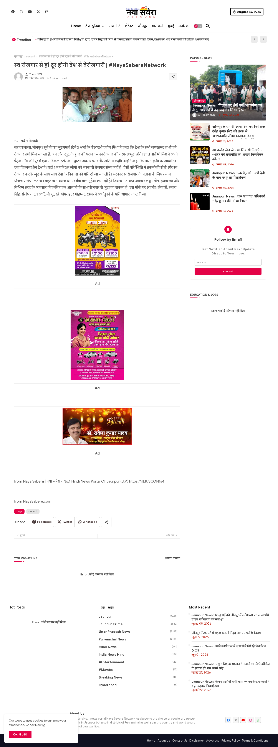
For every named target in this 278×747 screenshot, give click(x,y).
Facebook (44, 522)
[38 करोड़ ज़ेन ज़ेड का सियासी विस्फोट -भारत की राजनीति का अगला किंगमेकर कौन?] (200, 155)
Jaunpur (138, 616)
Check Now (33, 725)
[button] (198, 26)
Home (76, 26)
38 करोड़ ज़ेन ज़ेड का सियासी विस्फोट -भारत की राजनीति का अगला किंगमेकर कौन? (237, 154)
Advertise (212, 740)
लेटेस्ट (129, 26)
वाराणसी (158, 26)
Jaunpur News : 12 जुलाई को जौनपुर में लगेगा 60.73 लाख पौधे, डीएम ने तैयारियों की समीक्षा (231, 617)
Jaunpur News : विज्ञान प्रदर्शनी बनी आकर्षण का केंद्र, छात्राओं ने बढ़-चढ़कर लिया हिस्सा (231, 684)
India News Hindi (138, 655)
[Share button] (106, 522)
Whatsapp (90, 522)
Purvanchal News (138, 639)
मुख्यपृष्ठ (18, 56)
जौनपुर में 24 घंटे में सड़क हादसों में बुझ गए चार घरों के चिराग (226, 633)
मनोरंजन (184, 26)
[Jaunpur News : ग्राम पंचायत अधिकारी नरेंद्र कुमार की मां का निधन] (200, 201)
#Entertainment (138, 662)
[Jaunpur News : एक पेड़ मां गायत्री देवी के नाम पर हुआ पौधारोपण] (200, 178)
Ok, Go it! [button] (20, 734)
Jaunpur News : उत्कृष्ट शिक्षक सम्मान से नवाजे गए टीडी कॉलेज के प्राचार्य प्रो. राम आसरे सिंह (231, 666)
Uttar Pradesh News (138, 632)
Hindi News (138, 647)
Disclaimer (196, 740)
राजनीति (115, 26)
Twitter (67, 522)
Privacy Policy (231, 740)
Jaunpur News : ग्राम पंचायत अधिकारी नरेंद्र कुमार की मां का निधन (238, 198)
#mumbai (138, 670)
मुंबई (171, 26)
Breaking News (138, 677)
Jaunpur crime (138, 624)
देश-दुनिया (92, 26)
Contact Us (179, 740)
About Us (163, 740)
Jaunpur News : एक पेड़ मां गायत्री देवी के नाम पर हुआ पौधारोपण (238, 175)
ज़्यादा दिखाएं (172, 558)
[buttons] (13, 11)
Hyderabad (138, 685)
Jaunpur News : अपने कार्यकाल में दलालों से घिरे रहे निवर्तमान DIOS (229, 648)
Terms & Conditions (255, 740)
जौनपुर (142, 26)
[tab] (76, 26)
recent (30, 56)
